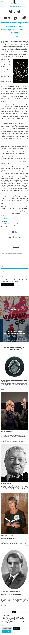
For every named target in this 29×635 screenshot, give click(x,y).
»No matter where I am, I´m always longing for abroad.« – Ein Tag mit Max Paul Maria (14, 381)
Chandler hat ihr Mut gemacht (7, 535)
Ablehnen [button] (16, 628)
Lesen (20, 237)
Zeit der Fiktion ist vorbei (6, 483)
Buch (15, 237)
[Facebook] (13, 232)
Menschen (10, 6)
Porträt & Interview (17, 6)
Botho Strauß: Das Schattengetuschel (9, 223)
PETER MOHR (5, 218)
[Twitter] (16, 232)
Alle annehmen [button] (6, 631)
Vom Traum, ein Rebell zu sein (7, 431)
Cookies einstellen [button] (7, 628)
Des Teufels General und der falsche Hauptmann (10, 591)
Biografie (10, 237)
